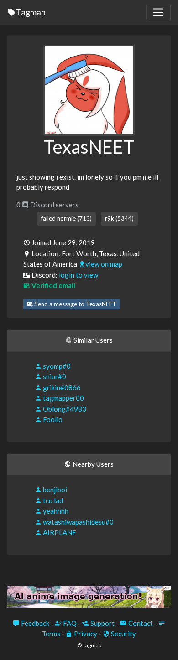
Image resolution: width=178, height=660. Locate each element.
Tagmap (31, 12)
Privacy (85, 633)
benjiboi (54, 489)
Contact (140, 623)
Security (123, 633)
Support (102, 623)
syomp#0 (56, 366)
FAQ (69, 623)
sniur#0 (54, 376)
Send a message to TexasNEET (74, 304)
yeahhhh (55, 511)
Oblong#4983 (64, 409)
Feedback (34, 623)
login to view (78, 275)
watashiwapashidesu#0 (78, 522)
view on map (103, 264)
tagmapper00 (63, 398)
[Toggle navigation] (158, 12)
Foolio (52, 419)
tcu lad (52, 500)
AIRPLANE (59, 532)
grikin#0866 (61, 387)
